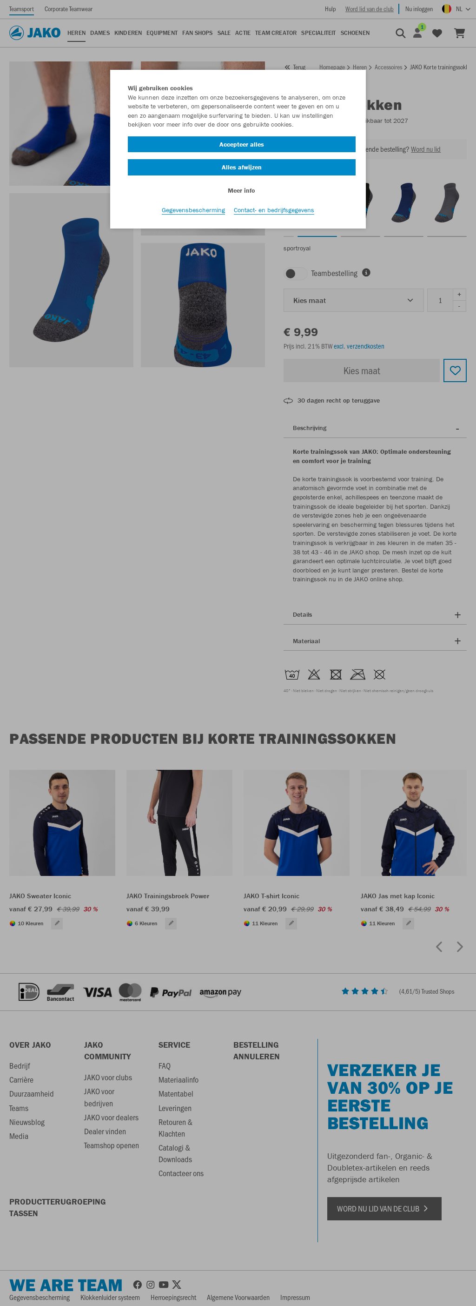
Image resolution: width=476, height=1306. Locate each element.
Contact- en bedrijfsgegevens (274, 210)
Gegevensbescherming (193, 210)
